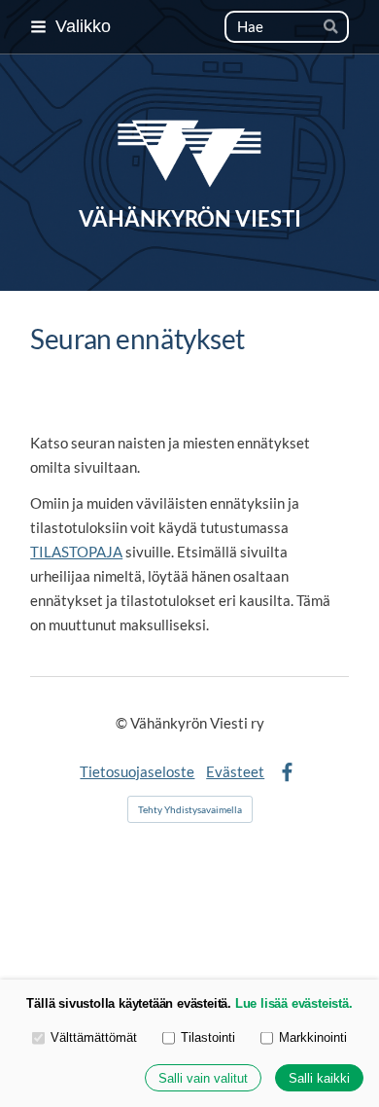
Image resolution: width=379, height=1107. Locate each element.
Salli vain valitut (203, 1078)
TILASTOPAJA (76, 551)
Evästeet (235, 771)
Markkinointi (313, 1037)
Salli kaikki (319, 1078)
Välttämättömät (94, 1037)
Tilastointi (208, 1037)
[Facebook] (287, 773)
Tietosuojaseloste (137, 771)
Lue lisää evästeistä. (294, 1003)
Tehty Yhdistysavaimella (190, 809)
